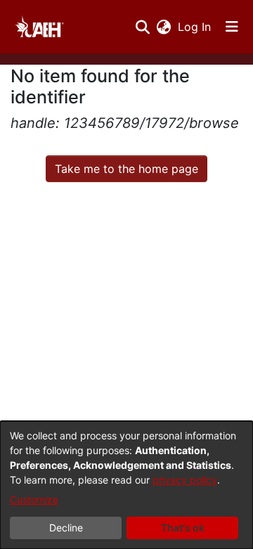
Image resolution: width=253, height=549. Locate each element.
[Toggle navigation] (231, 26)
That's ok (183, 528)
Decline (66, 528)
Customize (34, 499)
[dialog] (126, 485)
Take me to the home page (126, 169)
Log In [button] (195, 27)
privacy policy (185, 480)
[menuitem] (163, 26)
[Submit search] (142, 26)
